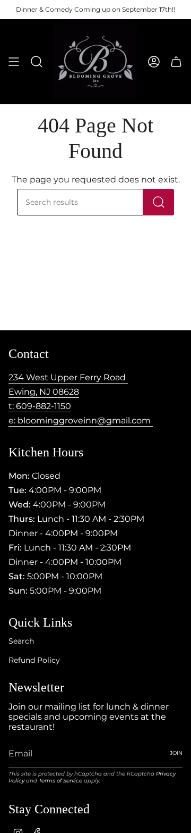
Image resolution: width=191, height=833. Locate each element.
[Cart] (176, 61)
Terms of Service (60, 780)
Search (21, 641)
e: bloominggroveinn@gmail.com (80, 420)
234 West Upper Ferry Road (68, 377)
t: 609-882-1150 (39, 406)
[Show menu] (13, 61)
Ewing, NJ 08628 (43, 392)
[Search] (158, 202)
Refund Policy (34, 660)
